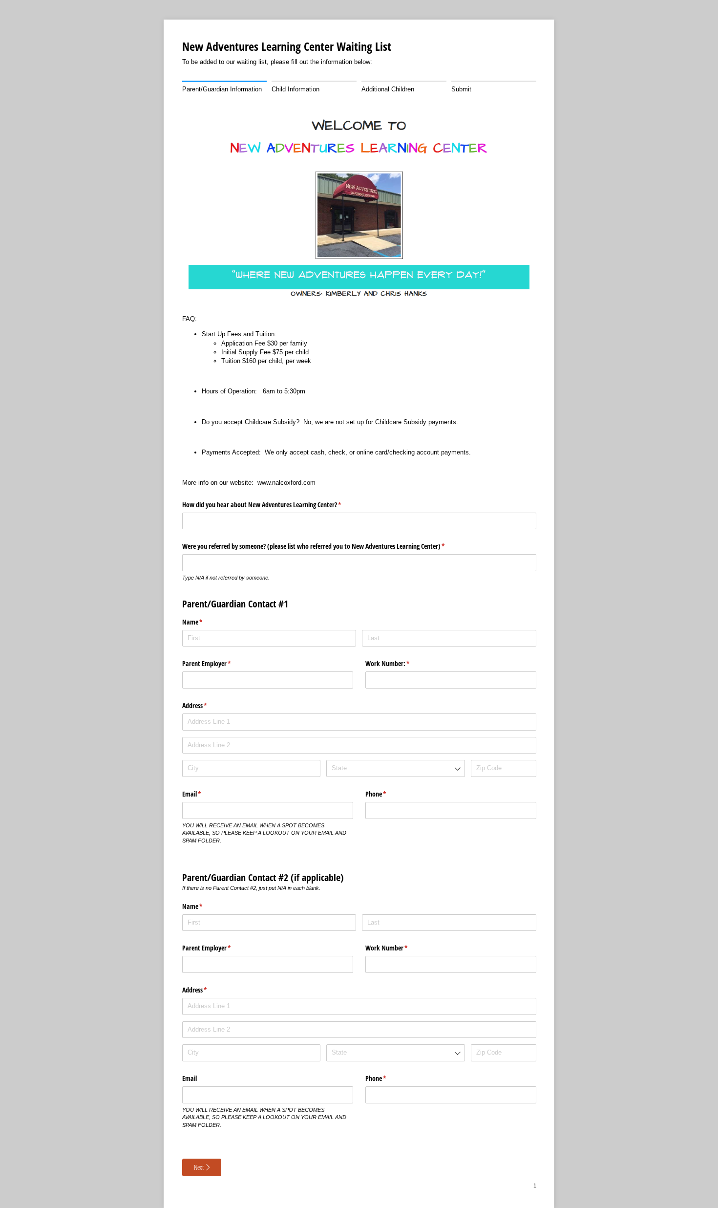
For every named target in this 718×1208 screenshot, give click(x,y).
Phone (387, 793)
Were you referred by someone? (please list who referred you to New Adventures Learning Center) (325, 546)
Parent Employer (218, 663)
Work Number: (399, 663)
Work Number (398, 947)
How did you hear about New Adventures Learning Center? (273, 504)
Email (203, 793)
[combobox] (395, 768)
